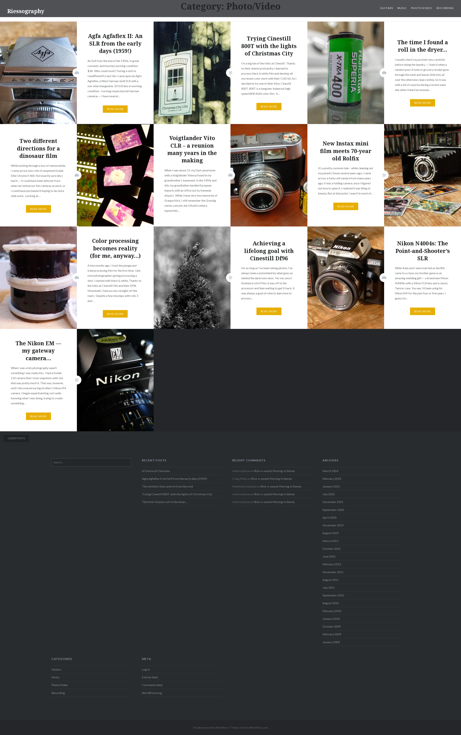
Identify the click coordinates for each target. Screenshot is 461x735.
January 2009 (331, 642)
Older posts (16, 438)
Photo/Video (421, 8)
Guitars (386, 8)
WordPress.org (152, 692)
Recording (445, 8)
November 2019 (333, 525)
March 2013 (330, 541)
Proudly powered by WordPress (211, 727)
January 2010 (331, 618)
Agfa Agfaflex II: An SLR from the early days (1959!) (174, 478)
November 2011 (333, 572)
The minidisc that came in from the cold (167, 486)
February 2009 (332, 634)
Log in (146, 669)
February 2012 (332, 564)
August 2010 (331, 603)
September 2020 (333, 509)
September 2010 (333, 595)
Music (402, 8)
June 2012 (329, 556)
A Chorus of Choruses (156, 471)
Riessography (25, 11)
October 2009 (332, 626)
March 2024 (330, 471)
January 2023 (331, 486)
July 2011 (329, 587)
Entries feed (150, 677)
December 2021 (333, 502)
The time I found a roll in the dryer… (164, 502)
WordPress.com (259, 727)
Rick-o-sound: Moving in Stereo (274, 471)
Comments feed (152, 685)
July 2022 (329, 494)
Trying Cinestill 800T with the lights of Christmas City (177, 494)
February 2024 (332, 478)
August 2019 (331, 533)
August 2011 (331, 579)
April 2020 (329, 517)
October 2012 (332, 548)
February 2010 (332, 611)
